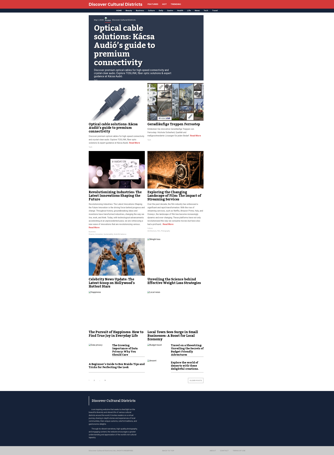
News (197, 10)
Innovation (99, 234)
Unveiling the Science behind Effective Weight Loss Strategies (174, 281)
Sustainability (108, 234)
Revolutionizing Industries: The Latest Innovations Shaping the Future (115, 196)
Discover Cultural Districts (115, 4)
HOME (119, 10)
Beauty (129, 10)
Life (189, 10)
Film (158, 231)
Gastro (170, 10)
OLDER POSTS (196, 380)
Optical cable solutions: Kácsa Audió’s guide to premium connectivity (113, 128)
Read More (134, 143)
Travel (215, 10)
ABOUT (213, 450)
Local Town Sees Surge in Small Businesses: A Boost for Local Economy (172, 336)
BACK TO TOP (168, 451)
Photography (165, 231)
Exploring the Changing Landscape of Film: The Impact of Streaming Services (174, 196)
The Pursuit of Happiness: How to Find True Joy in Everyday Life (116, 334)
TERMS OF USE (239, 450)
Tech (206, 10)
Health (180, 10)
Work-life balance (120, 234)
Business (140, 10)
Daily (161, 10)
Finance (91, 234)
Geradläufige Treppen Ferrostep (173, 124)
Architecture (151, 231)
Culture (151, 10)
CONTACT (224, 450)
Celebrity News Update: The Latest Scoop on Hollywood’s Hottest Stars (112, 283)
